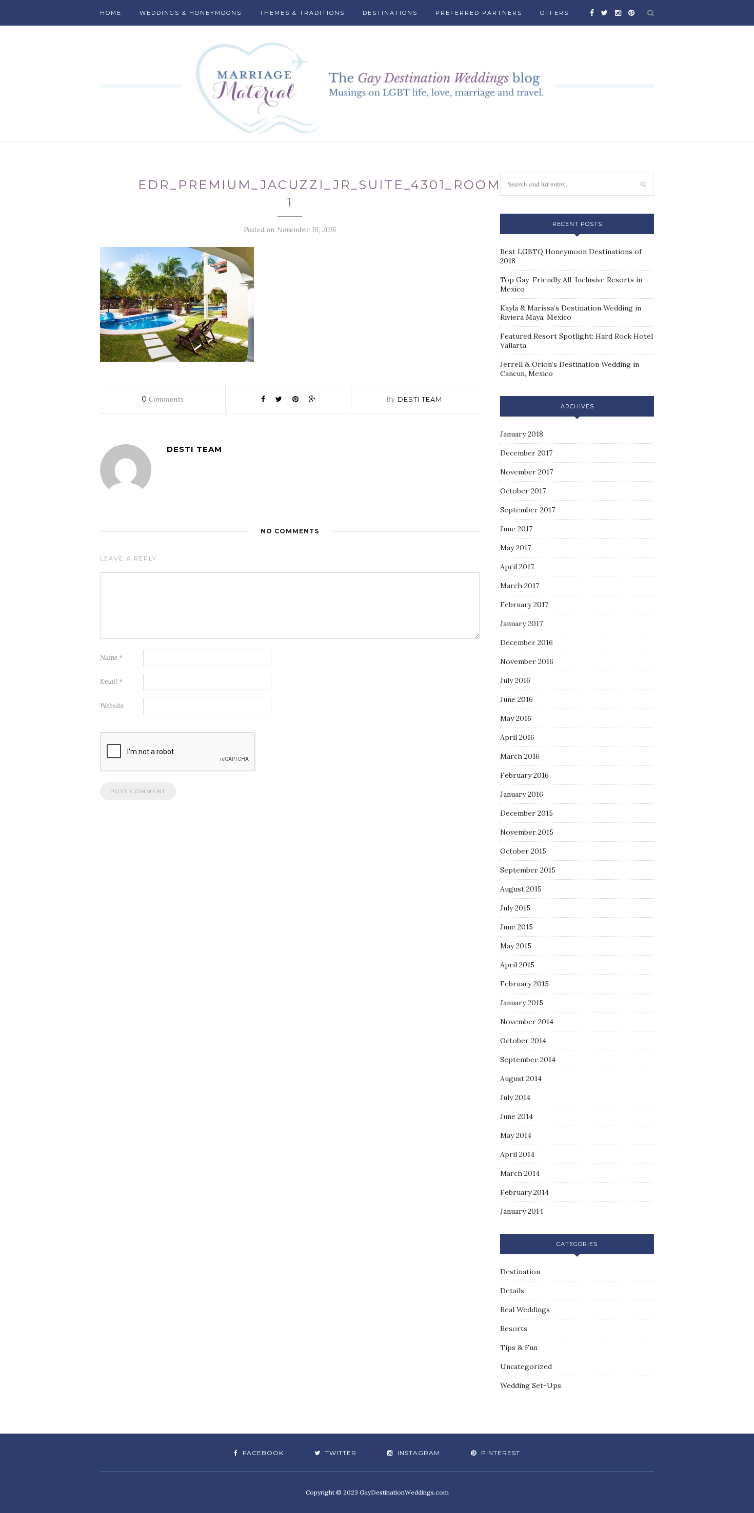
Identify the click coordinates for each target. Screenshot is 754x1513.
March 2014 (520, 1173)
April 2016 (517, 737)
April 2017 (517, 566)
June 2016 (516, 699)
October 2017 (523, 490)
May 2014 (515, 1135)
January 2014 (521, 1211)
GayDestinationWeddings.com (404, 1492)
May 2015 (515, 945)
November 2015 (526, 832)
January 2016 (521, 794)
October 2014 (523, 1040)
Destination (520, 1271)
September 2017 (527, 509)
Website (112, 705)
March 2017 (519, 585)
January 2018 (521, 434)
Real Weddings (525, 1309)
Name (111, 657)
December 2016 (526, 642)
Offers (554, 12)
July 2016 (515, 680)
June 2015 (516, 926)
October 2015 (523, 851)
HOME (111, 12)
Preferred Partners (478, 12)
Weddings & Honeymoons (191, 12)
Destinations (390, 12)
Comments (163, 399)
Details (512, 1290)
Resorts (513, 1328)
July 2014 (515, 1097)
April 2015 (517, 964)
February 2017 (524, 604)
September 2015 (527, 870)
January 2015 (521, 1002)
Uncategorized (526, 1366)
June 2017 (516, 528)
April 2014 (517, 1154)
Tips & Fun (519, 1347)
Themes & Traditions (302, 12)
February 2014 (524, 1192)
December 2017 (526, 453)
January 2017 (521, 623)
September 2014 (527, 1059)
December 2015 (526, 813)
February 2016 (524, 775)
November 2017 (526, 471)
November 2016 (526, 661)
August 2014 (521, 1078)
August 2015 (521, 889)
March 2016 (520, 756)
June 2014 (516, 1116)
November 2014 (526, 1021)
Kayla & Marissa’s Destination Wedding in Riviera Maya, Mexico (570, 312)
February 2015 (524, 983)
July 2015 (515, 908)
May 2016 (515, 718)
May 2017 (515, 547)
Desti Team (420, 399)
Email (111, 681)
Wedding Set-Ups (530, 1385)
